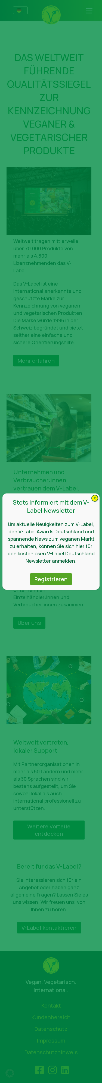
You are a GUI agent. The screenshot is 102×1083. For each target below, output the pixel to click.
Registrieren (51, 579)
